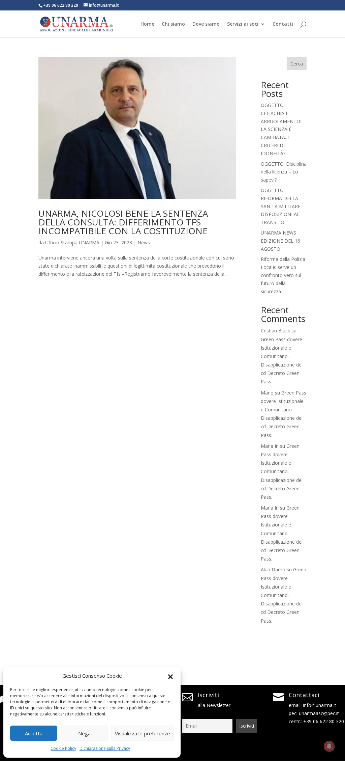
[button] (170, 676)
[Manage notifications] (329, 746)
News (143, 242)
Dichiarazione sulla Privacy (105, 748)
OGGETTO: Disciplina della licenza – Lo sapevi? (284, 172)
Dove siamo (206, 24)
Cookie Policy (63, 748)
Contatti (283, 24)
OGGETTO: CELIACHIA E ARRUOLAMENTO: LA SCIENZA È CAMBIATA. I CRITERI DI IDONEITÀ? (281, 129)
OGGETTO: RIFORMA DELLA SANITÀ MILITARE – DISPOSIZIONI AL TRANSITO (283, 206)
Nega (84, 733)
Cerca (296, 63)
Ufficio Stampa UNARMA (72, 242)
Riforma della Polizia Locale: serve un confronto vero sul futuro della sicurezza (283, 275)
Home (147, 24)
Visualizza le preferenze (142, 733)
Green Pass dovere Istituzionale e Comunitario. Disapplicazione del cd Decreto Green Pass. (282, 471)
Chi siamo (173, 24)
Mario (267, 392)
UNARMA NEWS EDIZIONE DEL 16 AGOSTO (280, 240)
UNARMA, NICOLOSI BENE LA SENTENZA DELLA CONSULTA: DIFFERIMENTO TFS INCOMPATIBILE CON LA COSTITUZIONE (123, 222)
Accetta (33, 733)
